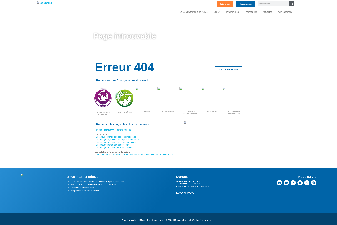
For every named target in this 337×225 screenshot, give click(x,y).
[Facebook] (300, 182)
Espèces (147, 111)
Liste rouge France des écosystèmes (113, 145)
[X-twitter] (306, 182)
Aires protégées (125, 112)
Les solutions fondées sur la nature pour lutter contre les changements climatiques (134, 154)
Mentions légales (182, 220)
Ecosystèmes (168, 111)
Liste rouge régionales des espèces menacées (117, 139)
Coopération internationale (234, 112)
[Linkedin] (279, 182)
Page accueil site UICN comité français (113, 130)
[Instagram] (293, 182)
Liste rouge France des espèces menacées (116, 137)
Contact (182, 176)
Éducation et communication (190, 112)
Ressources (185, 193)
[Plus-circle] (313, 182)
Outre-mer (212, 111)
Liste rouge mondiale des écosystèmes (114, 147)
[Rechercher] (291, 3)
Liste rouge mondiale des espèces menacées (117, 142)
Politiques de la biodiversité (103, 113)
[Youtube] (286, 182)
